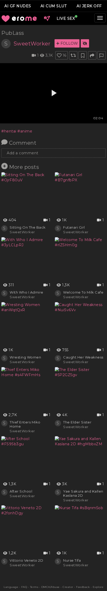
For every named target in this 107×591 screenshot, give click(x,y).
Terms (34, 587)
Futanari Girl (74, 227)
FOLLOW (68, 43)
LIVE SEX (66, 18)
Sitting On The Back (28, 227)
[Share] (92, 55)
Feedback (83, 587)
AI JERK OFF (89, 6)
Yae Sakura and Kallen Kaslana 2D (83, 493)
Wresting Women (25, 357)
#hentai (8, 131)
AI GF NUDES (17, 6)
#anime (24, 131)
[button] (47, 18)
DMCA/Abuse (50, 587)
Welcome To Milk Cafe (83, 292)
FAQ (24, 587)
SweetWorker (32, 44)
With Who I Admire (26, 292)
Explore (98, 587)
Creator (68, 587)
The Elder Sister (77, 422)
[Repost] (73, 55)
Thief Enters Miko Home (25, 424)
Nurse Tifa (72, 560)
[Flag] (101, 55)
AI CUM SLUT (54, 6)
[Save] (82, 55)
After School (21, 491)
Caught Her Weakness (83, 357)
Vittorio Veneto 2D (26, 560)
